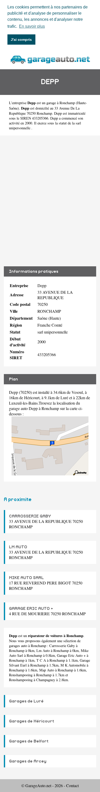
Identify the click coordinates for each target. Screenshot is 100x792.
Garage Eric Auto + (71, 655)
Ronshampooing (21, 674)
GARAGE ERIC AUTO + (31, 609)
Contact (72, 785)
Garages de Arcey (27, 761)
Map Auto (46, 670)
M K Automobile (73, 665)
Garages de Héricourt (31, 721)
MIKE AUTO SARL (26, 578)
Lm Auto (43, 650)
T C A (41, 660)
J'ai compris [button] (21, 39)
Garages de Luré (26, 701)
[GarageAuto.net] (50, 59)
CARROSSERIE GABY (30, 516)
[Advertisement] (50, 201)
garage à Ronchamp (60, 102)
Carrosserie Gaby (62, 645)
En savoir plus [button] (32, 26)
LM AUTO (18, 547)
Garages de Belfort (28, 741)
